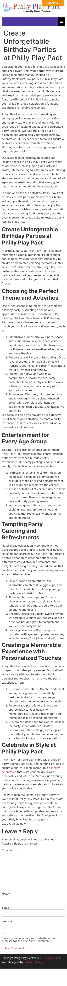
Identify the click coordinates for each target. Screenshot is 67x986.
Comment (9, 850)
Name (7, 894)
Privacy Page (51, 958)
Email (6, 907)
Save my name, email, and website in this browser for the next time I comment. (28, 939)
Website (7, 921)
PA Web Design (34, 962)
